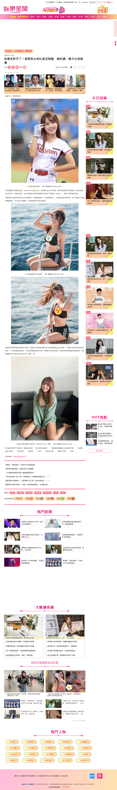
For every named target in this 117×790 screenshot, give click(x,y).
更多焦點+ (100, 451)
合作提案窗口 (55, 776)
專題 (87, 17)
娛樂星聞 (7, 55)
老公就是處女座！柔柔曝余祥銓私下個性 (61, 655)
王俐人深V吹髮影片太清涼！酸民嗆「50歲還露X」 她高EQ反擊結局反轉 (65, 694)
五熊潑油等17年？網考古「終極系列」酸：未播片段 (32, 713)
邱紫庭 (31, 186)
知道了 (66, 787)
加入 (38, 498)
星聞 (51, 17)
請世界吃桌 (23, 17)
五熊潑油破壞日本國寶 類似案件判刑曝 (20, 641)
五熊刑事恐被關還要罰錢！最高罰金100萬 (19, 638)
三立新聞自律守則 (43, 776)
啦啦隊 (20, 190)
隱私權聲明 (31, 776)
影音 (93, 17)
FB (76, 2)
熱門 (38, 17)
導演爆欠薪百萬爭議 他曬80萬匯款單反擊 (62, 641)
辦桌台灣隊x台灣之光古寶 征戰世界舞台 (105, 426)
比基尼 (59, 347)
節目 (99, 17)
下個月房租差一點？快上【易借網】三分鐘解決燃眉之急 (24, 477)
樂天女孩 (36, 190)
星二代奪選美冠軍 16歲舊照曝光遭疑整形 (21, 651)
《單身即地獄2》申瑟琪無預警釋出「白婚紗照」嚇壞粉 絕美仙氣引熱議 (75, 90)
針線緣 (13, 17)
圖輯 (105, 17)
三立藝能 (58, 2)
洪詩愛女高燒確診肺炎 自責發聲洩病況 (61, 651)
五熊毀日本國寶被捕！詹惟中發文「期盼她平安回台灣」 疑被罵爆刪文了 (73, 713)
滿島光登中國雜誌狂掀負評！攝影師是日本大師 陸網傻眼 (34, 90)
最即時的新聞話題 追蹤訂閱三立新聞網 (19, 469)
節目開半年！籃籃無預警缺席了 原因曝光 (62, 646)
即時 (32, 17)
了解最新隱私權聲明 (54, 787)
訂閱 (28, 498)
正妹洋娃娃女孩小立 (19, 456)
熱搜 (45, 17)
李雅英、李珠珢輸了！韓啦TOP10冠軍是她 (20, 465)
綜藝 (57, 17)
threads (85, 2)
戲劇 (63, 17)
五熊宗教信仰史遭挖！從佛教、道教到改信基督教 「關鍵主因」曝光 (24, 694)
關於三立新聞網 (20, 776)
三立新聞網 (49, 2)
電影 (75, 17)
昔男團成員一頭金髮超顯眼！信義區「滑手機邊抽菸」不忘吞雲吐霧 (54, 90)
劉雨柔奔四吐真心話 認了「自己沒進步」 (61, 638)
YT (79, 2)
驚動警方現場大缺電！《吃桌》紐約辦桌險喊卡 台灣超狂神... (27, 484)
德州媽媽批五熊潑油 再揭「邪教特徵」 (20, 655)
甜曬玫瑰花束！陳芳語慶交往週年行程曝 (20, 646)
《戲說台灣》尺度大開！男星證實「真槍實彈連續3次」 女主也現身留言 (73, 702)
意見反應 (64, 776)
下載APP (19, 498)
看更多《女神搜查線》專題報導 (19, 51)
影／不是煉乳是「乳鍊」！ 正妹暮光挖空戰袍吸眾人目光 (14, 90)
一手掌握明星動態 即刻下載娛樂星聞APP (19, 473)
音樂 (81, 17)
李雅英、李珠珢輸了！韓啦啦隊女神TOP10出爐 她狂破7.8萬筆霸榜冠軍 (32, 702)
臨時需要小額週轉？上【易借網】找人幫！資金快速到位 (24, 481)
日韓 (69, 17)
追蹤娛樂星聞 (68, 2)
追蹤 (48, 498)
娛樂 (12, 55)
